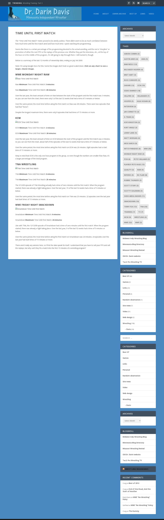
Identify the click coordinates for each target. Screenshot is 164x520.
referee (129, 175)
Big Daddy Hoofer (133, 69)
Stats (128, 329)
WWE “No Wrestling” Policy (136, 498)
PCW (127, 159)
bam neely (130, 64)
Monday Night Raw (134, 154)
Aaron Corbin (131, 54)
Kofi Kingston (132, 122)
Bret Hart (130, 75)
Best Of (133, 14)
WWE (128, 222)
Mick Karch (130, 143)
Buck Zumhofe (132, 80)
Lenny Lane (130, 133)
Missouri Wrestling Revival (134, 250)
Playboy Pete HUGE (134, 164)
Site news (127, 305)
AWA (144, 59)
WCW (127, 217)
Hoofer (128, 101)
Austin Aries (131, 59)
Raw (140, 170)
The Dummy (134, 511)
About (105, 14)
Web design (127, 317)
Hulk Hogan (143, 101)
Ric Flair (142, 175)
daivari (129, 85)
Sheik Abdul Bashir (134, 196)
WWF (138, 222)
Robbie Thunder (132, 180)
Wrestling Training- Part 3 (33, 3)
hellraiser (143, 96)
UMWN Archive (119, 14)
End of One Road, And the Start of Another (137, 490)
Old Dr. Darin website (131, 256)
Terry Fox (130, 206)
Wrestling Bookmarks (137, 469)
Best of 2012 (134, 483)
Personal (126, 294)
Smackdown (131, 201)
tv (140, 212)
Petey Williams (142, 159)
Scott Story (131, 185)
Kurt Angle (130, 127)
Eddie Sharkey (132, 91)
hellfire (129, 96)
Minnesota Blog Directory (133, 244)
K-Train (129, 117)
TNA (143, 206)
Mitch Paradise (132, 148)
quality (129, 170)
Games (125, 282)
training (129, 212)
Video (151, 14)
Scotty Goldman (133, 191)
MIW (147, 148)
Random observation (131, 300)
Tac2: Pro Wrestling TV (132, 262)
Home (96, 14)
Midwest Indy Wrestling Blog (135, 238)
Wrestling (140, 217)
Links (142, 14)
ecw (141, 85)
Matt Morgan (132, 138)
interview (130, 106)
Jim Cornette (131, 112)
